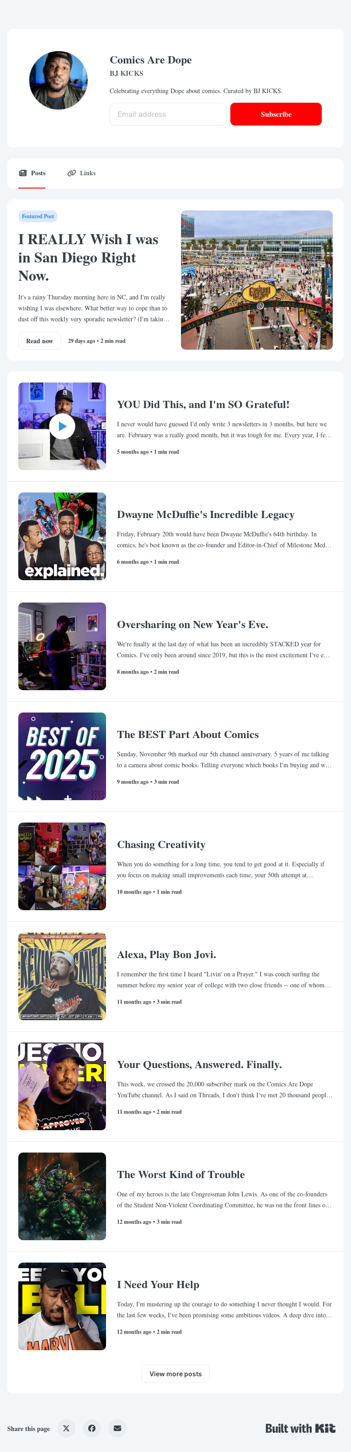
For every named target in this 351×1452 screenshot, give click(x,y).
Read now (39, 341)
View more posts (175, 1374)
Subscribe (276, 114)
